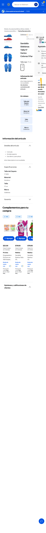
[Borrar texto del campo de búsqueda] (33, 4)
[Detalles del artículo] (30, 145)
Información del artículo (14, 138)
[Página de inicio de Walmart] (8, 4)
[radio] (22, 67)
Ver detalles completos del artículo (25, 87)
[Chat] (41, 521)
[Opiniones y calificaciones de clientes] (30, 286)
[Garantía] (30, 199)
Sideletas (23, 34)
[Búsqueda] (36, 4)
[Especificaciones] (30, 167)
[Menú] (3, 4)
